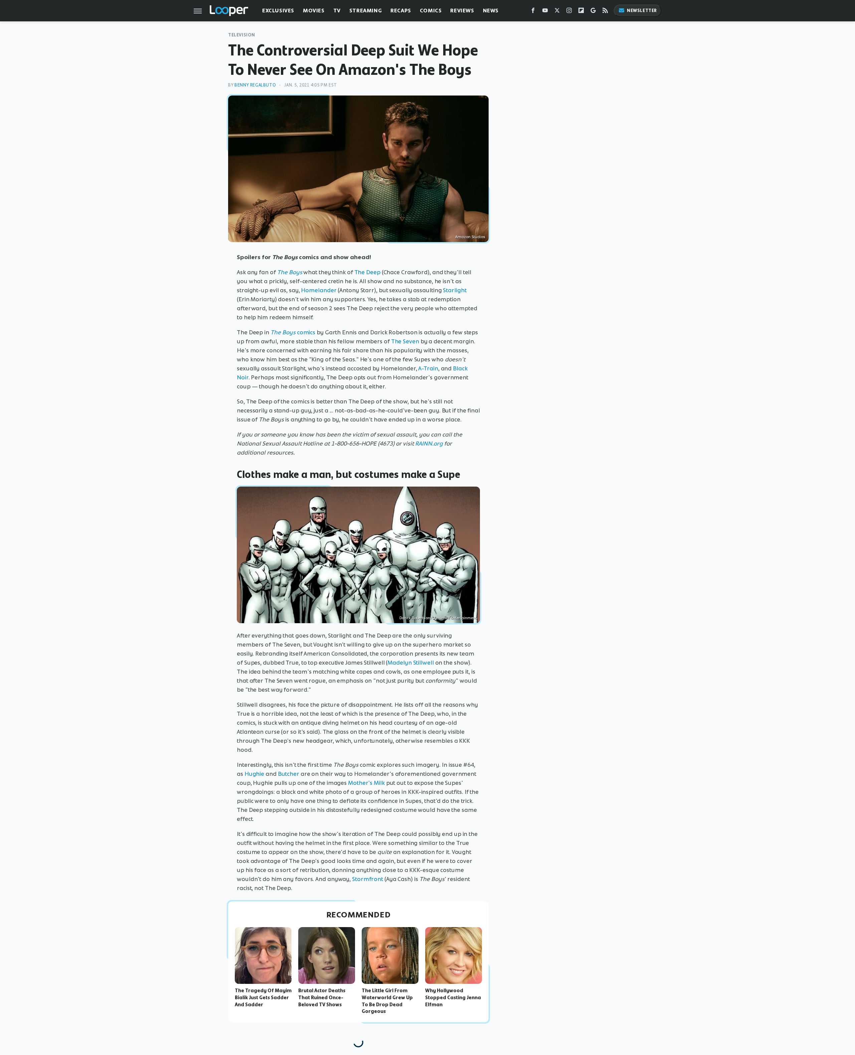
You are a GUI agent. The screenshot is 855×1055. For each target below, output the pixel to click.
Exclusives (278, 10)
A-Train (428, 368)
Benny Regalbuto (255, 85)
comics (293, 332)
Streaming (365, 10)
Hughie (254, 774)
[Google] (593, 12)
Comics (431, 10)
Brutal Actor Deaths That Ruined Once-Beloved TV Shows (321, 997)
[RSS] (605, 12)
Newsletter (642, 10)
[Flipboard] (581, 12)
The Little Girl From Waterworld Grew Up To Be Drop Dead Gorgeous (387, 1001)
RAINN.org (429, 443)
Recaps (400, 10)
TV (337, 10)
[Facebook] (533, 12)
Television (241, 35)
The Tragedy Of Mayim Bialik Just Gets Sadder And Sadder (263, 997)
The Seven (405, 341)
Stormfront (367, 879)
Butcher (288, 774)
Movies (314, 10)
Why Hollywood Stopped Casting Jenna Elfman (453, 997)
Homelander (318, 290)
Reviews (462, 10)
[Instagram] (569, 12)
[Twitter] (557, 12)
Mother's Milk (366, 783)
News (491, 10)
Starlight (454, 290)
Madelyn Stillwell (410, 663)
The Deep (367, 272)
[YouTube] (545, 12)
